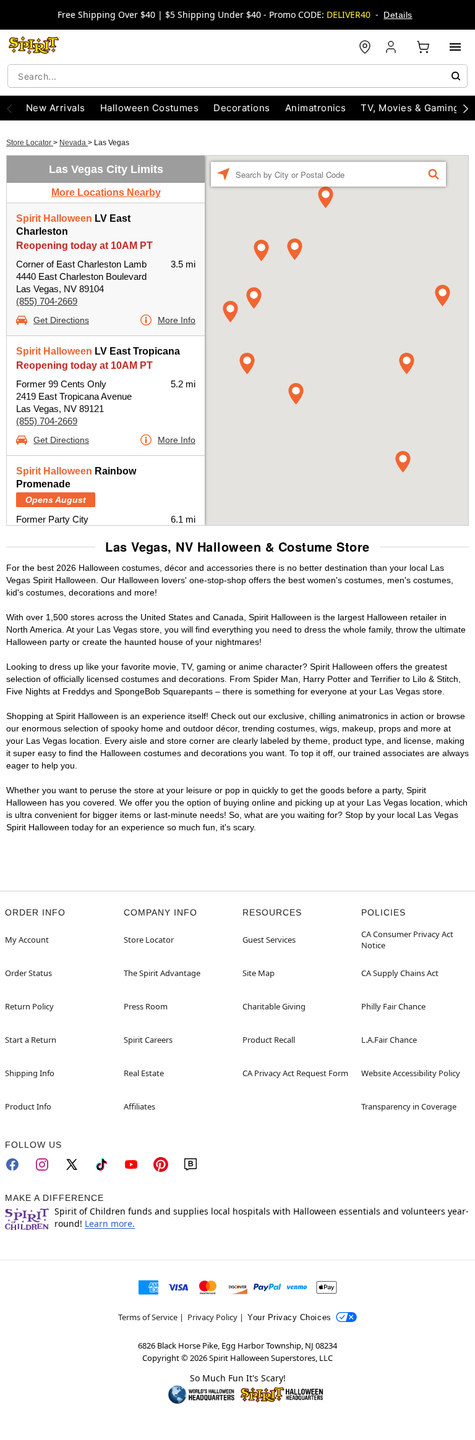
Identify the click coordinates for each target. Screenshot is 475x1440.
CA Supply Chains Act (400, 973)
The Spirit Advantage (162, 973)
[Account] (392, 47)
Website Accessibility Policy (410, 1073)
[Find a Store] (365, 47)
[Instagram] (42, 1164)
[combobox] (237, 76)
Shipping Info (29, 1073)
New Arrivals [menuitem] (55, 108)
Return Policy (29, 1006)
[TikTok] (101, 1164)
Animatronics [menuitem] (315, 108)
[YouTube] (131, 1164)
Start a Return (30, 1039)
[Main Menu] (455, 47)
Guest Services (269, 939)
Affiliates (139, 1106)
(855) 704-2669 (46, 301)
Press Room (146, 1006)
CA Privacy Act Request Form (295, 1073)
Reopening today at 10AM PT (84, 245)
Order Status (28, 973)
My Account (27, 939)
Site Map (258, 973)
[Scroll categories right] (465, 108)
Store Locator (29, 142)
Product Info (28, 1106)
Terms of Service (148, 1317)
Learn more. (110, 1223)
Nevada (73, 142)
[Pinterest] (160, 1164)
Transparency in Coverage (408, 1106)
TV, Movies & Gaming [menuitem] (410, 108)
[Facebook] (12, 1164)
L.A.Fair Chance (389, 1039)
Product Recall (268, 1039)
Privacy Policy (212, 1317)
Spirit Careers (148, 1039)
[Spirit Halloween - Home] (34, 47)
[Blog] (190, 1164)
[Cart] (423, 46)
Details (397, 15)
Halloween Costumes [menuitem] (149, 108)
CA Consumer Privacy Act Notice (407, 939)
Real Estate (144, 1073)
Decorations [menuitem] (241, 108)
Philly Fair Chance (393, 1006)
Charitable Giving (274, 1006)
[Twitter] (71, 1164)
